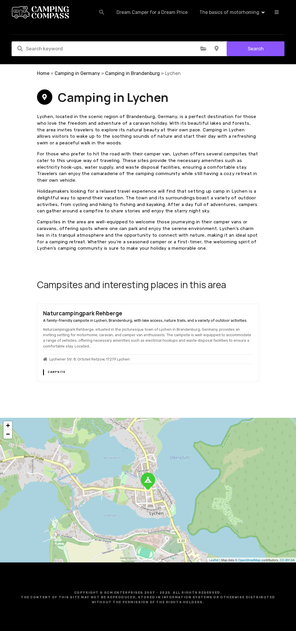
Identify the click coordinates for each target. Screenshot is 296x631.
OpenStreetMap (249, 560)
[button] (101, 12)
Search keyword (20, 48)
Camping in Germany (77, 73)
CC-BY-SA (287, 560)
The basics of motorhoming (229, 12)
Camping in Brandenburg (132, 73)
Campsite (56, 372)
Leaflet (214, 560)
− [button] (8, 434)
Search (256, 48)
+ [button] (8, 425)
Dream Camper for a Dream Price (152, 12)
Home (43, 73)
